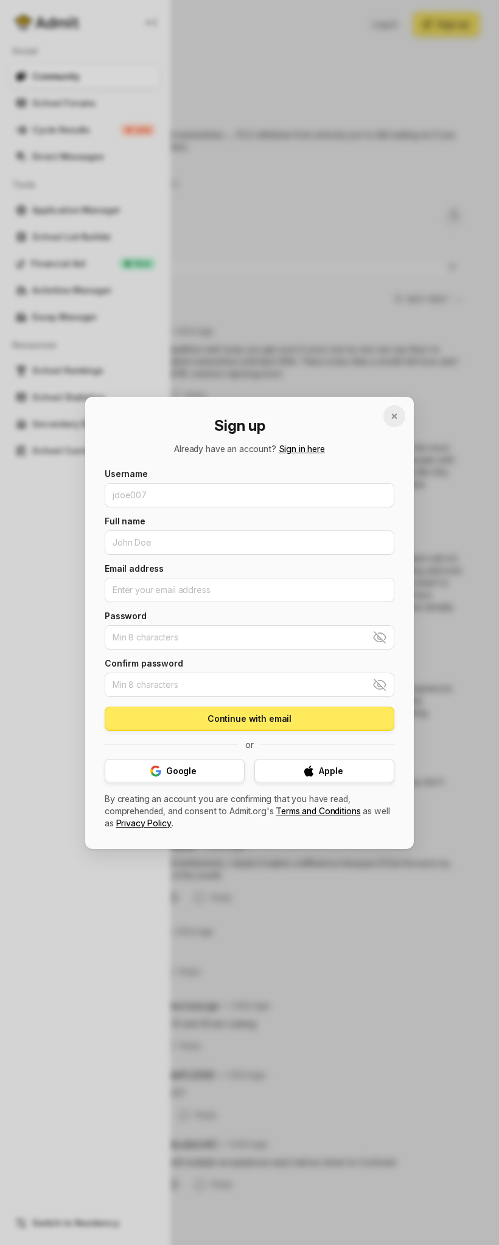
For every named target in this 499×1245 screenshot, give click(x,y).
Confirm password (144, 663)
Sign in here (302, 449)
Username (126, 474)
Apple (331, 771)
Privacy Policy (144, 823)
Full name (125, 521)
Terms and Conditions (318, 811)
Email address (134, 568)
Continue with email (249, 718)
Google (181, 771)
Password (126, 616)
